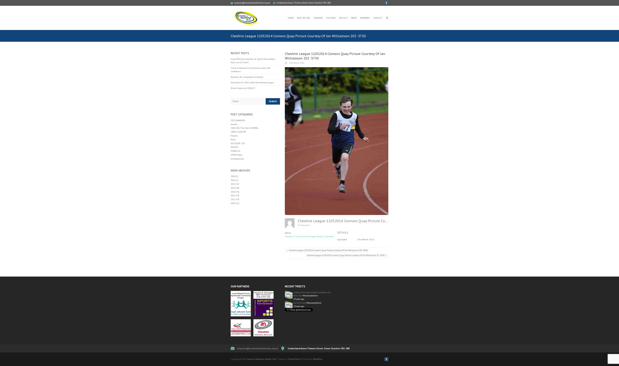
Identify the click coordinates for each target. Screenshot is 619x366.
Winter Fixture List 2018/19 (243, 88)
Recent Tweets (295, 286)
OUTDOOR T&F (238, 143)
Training (318, 17)
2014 (233, 188)
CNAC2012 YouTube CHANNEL (244, 128)
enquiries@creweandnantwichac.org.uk (252, 2)
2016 (233, 180)
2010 (233, 203)
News (354, 17)
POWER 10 (235, 151)
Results (343, 17)
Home (291, 17)
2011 (233, 199)
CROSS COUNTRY (238, 132)
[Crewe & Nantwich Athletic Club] (247, 18)
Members (365, 17)
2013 (233, 191)
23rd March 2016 (296, 63)
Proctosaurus (304, 225)
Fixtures (331, 17)
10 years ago (298, 299)
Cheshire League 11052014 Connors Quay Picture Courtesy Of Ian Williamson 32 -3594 (347, 255)
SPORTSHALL (236, 155)
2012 (233, 195)
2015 (233, 184)
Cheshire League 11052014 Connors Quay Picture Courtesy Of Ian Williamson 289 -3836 (327, 250)
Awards (234, 124)
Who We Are (303, 17)
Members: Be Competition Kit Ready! (247, 77)
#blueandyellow (310, 295)
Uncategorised (237, 158)
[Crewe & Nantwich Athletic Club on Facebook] (386, 3)
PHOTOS (234, 147)
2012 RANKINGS (238, 120)
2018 (233, 176)
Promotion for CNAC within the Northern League (252, 82)
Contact (378, 17)
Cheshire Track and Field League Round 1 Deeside (309, 236)
